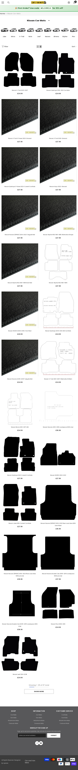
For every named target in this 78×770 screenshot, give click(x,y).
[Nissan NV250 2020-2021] (58, 454)
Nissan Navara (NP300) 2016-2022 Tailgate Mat (20, 234)
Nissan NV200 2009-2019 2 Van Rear (19, 331)
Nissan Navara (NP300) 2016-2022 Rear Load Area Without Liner (20, 575)
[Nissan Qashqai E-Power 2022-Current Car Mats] (20, 165)
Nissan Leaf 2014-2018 (20, 674)
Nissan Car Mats (14, 13)
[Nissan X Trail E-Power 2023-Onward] (20, 117)
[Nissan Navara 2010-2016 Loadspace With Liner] (58, 406)
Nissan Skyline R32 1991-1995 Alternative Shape (58, 234)
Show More (39, 691)
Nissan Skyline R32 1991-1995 (58, 283)
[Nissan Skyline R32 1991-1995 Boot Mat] (20, 261)
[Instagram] (41, 743)
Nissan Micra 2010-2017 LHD (20, 427)
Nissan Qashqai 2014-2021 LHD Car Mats (58, 331)
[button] (37, 46)
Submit (54, 735)
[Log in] (69, 2)
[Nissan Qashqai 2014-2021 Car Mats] (58, 69)
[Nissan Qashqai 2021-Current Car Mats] (20, 454)
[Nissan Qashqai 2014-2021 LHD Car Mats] (58, 310)
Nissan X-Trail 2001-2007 (20, 90)
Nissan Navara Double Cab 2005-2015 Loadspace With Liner (20, 625)
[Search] (8, 2)
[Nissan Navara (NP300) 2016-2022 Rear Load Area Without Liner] (20, 552)
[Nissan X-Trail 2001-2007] (20, 69)
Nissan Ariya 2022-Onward (58, 186)
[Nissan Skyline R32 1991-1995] (58, 261)
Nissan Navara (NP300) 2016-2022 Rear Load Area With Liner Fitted (58, 524)
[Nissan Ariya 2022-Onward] (58, 165)
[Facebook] (37, 743)
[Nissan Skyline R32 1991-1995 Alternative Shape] (58, 213)
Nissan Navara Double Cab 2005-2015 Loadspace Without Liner (58, 575)
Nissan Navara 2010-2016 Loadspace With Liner (58, 427)
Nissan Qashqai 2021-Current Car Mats (19, 475)
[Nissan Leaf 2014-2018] (20, 653)
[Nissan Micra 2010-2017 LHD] (20, 406)
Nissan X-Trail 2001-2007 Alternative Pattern (58, 379)
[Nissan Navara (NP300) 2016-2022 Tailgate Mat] (20, 213)
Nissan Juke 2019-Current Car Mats (20, 523)
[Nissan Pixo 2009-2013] (58, 603)
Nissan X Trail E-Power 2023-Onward (19, 138)
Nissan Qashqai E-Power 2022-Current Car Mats (19, 186)
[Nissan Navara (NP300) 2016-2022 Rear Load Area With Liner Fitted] (58, 502)
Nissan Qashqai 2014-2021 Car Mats (58, 90)
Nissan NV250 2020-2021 (58, 475)
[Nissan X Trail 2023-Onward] (58, 117)
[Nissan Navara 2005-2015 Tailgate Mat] (20, 358)
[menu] (3, 2)
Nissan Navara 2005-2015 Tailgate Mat (19, 379)
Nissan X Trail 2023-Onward (58, 138)
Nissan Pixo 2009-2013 (58, 624)
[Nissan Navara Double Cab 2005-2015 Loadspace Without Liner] (58, 552)
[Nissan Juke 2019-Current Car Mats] (20, 502)
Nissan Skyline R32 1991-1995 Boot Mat (20, 283)
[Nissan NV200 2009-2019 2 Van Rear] (20, 310)
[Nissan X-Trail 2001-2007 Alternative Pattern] (58, 358)
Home (2, 14)
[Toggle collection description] (49, 21)
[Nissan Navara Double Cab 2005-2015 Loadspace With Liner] (20, 603)
